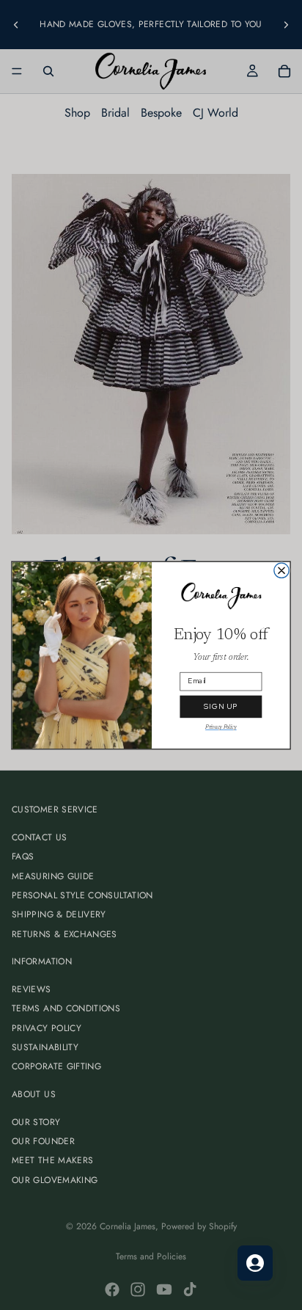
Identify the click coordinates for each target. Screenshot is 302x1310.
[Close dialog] (281, 570)
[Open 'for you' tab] (255, 1263)
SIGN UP (220, 706)
